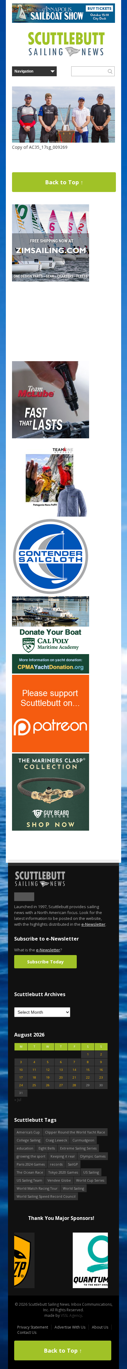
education (25, 1148)
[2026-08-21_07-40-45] (63, 21)
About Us (100, 1327)
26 (48, 1085)
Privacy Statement (32, 1327)
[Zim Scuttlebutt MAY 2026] (50, 280)
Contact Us (26, 1332)
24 (21, 1085)
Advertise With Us (70, 1327)
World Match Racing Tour (37, 1188)
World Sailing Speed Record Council (46, 1196)
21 (74, 1077)
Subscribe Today (45, 962)
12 (48, 1070)
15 (88, 1070)
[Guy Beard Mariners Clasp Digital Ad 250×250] (50, 829)
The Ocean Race (30, 1172)
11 (34, 1070)
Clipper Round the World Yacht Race (75, 1132)
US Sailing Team (29, 1180)
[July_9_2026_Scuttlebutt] (50, 672)
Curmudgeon (83, 1140)
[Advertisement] (50, 321)
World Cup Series (90, 1180)
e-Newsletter (93, 924)
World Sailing (73, 1188)
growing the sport (31, 1156)
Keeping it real (63, 1156)
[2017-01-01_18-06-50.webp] (61, 1261)
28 (74, 1085)
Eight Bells (47, 1148)
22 (88, 1077)
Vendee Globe (59, 1180)
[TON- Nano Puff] (50, 515)
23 (101, 1077)
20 (61, 1077)
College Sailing (28, 1140)
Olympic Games (92, 1156)
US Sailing (91, 1172)
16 (101, 1070)
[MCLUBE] (50, 437)
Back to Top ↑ (64, 182)
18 (34, 1077)
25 (34, 1085)
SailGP (73, 1164)
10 (21, 1070)
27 (61, 1085)
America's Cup (28, 1132)
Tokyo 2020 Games (63, 1172)
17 (21, 1077)
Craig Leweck (56, 1140)
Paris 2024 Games (31, 1164)
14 (74, 1070)
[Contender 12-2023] (50, 593)
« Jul (17, 1099)
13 (61, 1070)
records (56, 1164)
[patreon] (50, 750)
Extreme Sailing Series (78, 1148)
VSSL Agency (71, 1315)
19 (48, 1077)
